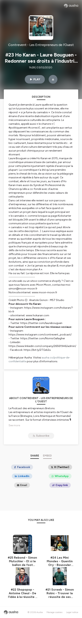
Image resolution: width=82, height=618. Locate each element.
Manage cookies (54, 612)
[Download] (53, 79)
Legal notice (72, 612)
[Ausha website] (71, 6)
